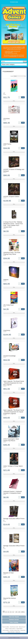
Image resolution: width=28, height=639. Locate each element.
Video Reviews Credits (14, 626)
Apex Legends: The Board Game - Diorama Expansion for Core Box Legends (13, 382)
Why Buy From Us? (22, 626)
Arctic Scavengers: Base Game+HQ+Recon (11, 439)
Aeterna (5, 279)
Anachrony (6, 330)
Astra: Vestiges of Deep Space (13, 466)
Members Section (14, 619)
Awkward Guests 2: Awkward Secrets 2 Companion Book (12, 492)
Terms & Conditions (5, 626)
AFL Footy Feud (8, 305)
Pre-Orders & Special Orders (15, 630)
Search (25, 61)
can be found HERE (12, 56)
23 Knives (6, 118)
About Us (7, 628)
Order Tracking (14, 622)
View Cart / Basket (14, 616)
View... (14, 100)
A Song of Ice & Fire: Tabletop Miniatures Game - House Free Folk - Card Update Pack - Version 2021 (13, 224)
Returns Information (11, 631)
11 (16, 611)
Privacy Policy (22, 630)
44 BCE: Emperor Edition (11, 196)
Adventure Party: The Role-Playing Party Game (12, 253)
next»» (23, 611)
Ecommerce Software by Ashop (14, 637)
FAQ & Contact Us (12, 628)
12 (19, 611)
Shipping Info (17, 631)
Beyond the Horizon (9, 598)
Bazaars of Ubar (8, 573)
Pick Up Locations (6, 630)
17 (4, 93)
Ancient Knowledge (9, 356)
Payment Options (19, 628)
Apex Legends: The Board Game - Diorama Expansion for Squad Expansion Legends (13, 411)
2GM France (7, 144)
